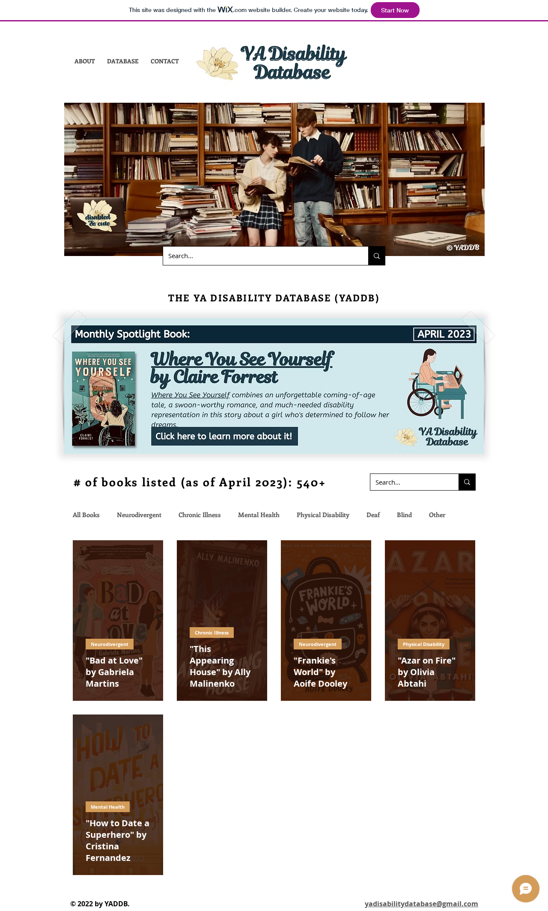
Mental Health (259, 514)
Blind (404, 514)
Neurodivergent (139, 514)
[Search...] (376, 256)
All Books (86, 514)
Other (437, 514)
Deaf (373, 514)
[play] (466, 446)
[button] (84, 61)
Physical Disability (323, 514)
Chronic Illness (200, 514)
